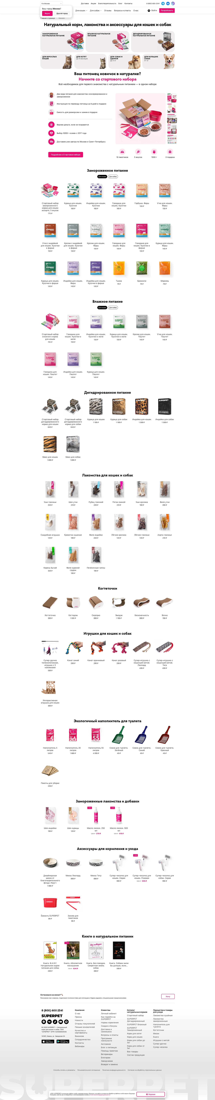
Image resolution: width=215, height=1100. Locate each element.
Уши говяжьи (50, 502)
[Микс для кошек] (50, 444)
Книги (156, 1037)
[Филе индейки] (96, 522)
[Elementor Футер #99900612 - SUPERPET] (55, 1022)
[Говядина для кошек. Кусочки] (119, 190)
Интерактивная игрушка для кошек (50, 701)
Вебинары (79, 1046)
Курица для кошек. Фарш (165, 244)
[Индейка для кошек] (142, 406)
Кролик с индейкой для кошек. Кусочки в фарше (73, 245)
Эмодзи (118, 615)
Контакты (128, 3)
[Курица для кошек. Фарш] (164, 230)
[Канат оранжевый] (96, 647)
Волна (165, 615)
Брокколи (141, 281)
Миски (156, 1033)
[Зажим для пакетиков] (73, 903)
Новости (79, 1020)
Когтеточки (158, 1030)
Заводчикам (107, 1061)
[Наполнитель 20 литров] (73, 735)
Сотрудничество (82, 1039)
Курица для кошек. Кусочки (73, 204)
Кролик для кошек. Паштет (142, 335)
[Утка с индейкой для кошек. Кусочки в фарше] (50, 230)
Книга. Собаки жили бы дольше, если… (118, 964)
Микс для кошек (50, 457)
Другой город (62, 13)
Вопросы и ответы (109, 1035)
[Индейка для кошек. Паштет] (73, 359)
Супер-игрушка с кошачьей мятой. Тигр (165, 662)
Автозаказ (106, 1044)
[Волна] (164, 602)
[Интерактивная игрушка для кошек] (50, 687)
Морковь (165, 281)
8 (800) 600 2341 (52, 1010)
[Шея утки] (73, 489)
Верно (47, 13)
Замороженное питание (107, 170)
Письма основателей (85, 1027)
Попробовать (167, 10)
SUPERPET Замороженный (134, 1029)
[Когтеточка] (50, 602)
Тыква (119, 281)
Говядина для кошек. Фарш (118, 244)
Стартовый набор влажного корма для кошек (50, 336)
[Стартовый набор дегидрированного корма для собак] (73, 406)
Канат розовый (119, 660)
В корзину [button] (50, 676)
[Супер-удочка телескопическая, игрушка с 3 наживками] (50, 647)
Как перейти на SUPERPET (108, 1018)
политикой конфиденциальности (100, 1095)
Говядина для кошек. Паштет (50, 373)
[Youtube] (60, 1022)
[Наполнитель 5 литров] (50, 735)
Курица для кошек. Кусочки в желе (119, 335)
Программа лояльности (106, 1039)
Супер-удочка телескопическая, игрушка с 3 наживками (50, 664)
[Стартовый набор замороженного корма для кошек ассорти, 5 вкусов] (50, 190)
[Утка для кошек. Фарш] (164, 190)
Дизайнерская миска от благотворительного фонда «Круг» (50, 879)
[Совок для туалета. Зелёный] (119, 735)
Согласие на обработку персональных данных (145, 1070)
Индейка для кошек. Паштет (73, 373)
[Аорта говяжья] (164, 522)
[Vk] (49, 1022)
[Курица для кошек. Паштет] (96, 359)
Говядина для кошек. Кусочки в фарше (142, 245)
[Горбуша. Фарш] (142, 190)
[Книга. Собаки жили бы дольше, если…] (119, 950)
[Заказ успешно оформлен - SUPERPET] (66, 1022)
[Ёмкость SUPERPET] (50, 903)
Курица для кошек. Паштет (96, 373)
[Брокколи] (142, 268)
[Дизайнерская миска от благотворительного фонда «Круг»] (50, 863)
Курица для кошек (96, 419)
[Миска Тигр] (96, 863)
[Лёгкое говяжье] (142, 522)
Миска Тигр (96, 875)
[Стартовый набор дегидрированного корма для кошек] (50, 406)
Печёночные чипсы (96, 568)
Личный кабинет (109, 1013)
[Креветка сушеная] (73, 522)
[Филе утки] (164, 489)
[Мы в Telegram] (163, 3)
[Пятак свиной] (119, 489)
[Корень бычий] (50, 555)
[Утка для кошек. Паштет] (164, 321)
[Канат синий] (73, 647)
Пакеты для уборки (50, 783)
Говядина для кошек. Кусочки (119, 204)
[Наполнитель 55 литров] (96, 735)
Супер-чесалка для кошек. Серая (119, 876)
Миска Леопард (73, 875)
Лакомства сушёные (163, 1015)
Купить (50, 218)
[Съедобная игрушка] (50, 522)
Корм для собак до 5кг (136, 1041)
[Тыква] (119, 268)
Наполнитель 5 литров (50, 749)
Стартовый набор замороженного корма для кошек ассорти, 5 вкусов (50, 207)
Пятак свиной (119, 502)
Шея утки (73, 502)
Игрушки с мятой (161, 1040)
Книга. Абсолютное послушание (73, 964)
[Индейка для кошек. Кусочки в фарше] (96, 268)
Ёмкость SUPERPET (50, 916)
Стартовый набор (135, 1015)
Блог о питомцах (109, 1047)
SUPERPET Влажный (136, 1024)
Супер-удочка (159, 1044)
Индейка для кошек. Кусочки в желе (96, 335)
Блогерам (105, 1057)
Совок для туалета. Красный (164, 749)
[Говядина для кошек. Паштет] (50, 359)
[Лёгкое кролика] (119, 522)
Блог (120, 3)
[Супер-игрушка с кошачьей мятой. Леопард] (142, 647)
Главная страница (47, 18)
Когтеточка (50, 615)
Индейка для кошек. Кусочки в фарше (96, 282)
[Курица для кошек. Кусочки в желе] (119, 321)
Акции (93, 3)
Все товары (132, 1051)
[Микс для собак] (73, 444)
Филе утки (165, 502)
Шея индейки (50, 828)
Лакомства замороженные (160, 1020)
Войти (154, 10)
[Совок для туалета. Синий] (142, 735)
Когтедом (73, 615)
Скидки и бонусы (109, 1026)
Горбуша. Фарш (142, 203)
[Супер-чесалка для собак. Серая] (164, 863)
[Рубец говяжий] (96, 489)
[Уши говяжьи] (50, 489)
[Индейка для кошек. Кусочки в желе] (96, 321)
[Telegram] (44, 1022)
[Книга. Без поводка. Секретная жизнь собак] (96, 950)
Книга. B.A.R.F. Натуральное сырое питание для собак (50, 965)
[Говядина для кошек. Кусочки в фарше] (142, 230)
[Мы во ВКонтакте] (168, 3)
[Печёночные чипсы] (96, 555)
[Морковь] (164, 268)
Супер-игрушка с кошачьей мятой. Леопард (142, 662)
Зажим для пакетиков (73, 917)
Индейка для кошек (141, 419)
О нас (77, 1013)
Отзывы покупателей (85, 1024)
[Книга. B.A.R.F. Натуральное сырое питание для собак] (50, 950)
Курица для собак (118, 419)
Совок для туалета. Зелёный (119, 749)
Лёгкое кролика (118, 535)
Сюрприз (96, 615)
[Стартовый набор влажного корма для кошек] (50, 321)
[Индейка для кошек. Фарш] (73, 268)
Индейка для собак (165, 419)
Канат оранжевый (96, 660)
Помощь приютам (109, 1051)
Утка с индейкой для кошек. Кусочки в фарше (50, 245)
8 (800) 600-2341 (153, 3)
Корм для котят (134, 1033)
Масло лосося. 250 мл (96, 829)
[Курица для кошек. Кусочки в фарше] (50, 268)
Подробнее (73, 543)
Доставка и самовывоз (106, 1030)
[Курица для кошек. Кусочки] (73, 190)
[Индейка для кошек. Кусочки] (96, 190)
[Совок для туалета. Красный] (164, 735)
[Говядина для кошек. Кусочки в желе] (73, 321)
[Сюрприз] (96, 602)
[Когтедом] (73, 602)
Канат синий (73, 660)
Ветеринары (107, 1054)
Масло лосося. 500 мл (119, 829)
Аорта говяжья (165, 535)
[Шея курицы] (73, 815)
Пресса (78, 1017)
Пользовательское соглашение (88, 1070)
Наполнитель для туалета (161, 1025)
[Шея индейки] (50, 815)
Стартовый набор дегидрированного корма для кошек (50, 421)
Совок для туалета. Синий (141, 749)
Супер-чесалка (160, 1047)
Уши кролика (142, 502)
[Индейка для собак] (164, 406)
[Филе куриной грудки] (73, 555)
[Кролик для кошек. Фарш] (96, 230)
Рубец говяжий (96, 502)
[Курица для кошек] (96, 406)
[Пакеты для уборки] (50, 770)
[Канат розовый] (119, 647)
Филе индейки (96, 535)
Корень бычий (50, 568)
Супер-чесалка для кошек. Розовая (142, 876)
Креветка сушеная (73, 535)
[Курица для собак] (119, 406)
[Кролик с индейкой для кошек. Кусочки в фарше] (73, 230)
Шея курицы (73, 828)
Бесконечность (142, 615)
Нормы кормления (110, 1022)
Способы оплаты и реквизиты (64, 1070)
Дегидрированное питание (107, 392)
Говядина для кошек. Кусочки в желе (73, 336)
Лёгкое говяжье (141, 535)
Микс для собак (73, 457)
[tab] (102, 176)
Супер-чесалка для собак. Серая (165, 876)
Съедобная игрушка (50, 535)
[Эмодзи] (119, 602)
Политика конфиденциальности (114, 1070)
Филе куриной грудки (73, 569)
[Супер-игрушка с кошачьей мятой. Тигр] (164, 647)
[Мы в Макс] (173, 3)
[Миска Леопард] (73, 863)
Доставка (85, 3)
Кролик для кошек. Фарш (96, 244)
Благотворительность (107, 3)
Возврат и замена (109, 1064)
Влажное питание (107, 301)
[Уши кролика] (142, 489)
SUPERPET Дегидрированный (136, 1020)
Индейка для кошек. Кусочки (96, 204)
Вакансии (79, 1036)
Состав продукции (136, 1055)
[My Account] (149, 10)
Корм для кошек (134, 1037)
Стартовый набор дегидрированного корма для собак (73, 421)
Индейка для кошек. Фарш (73, 282)
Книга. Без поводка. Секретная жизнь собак (95, 965)
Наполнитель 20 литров (73, 749)
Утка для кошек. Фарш (164, 204)
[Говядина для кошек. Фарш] (119, 230)
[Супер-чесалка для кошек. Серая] (119, 863)
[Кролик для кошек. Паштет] (142, 321)
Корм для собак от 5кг (136, 1047)
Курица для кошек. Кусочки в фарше (50, 282)
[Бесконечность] (142, 602)
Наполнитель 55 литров (96, 749)
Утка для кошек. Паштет (164, 335)
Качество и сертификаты (81, 1031)
